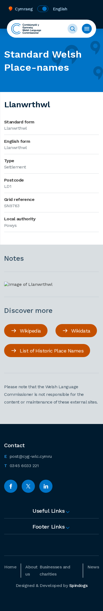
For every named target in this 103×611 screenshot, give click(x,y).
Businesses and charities (55, 570)
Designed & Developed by (52, 585)
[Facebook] (10, 486)
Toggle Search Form (72, 29)
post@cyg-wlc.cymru (28, 456)
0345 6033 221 (21, 465)
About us (31, 570)
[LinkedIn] (45, 486)
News (93, 567)
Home (10, 567)
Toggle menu (87, 29)
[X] (28, 486)
